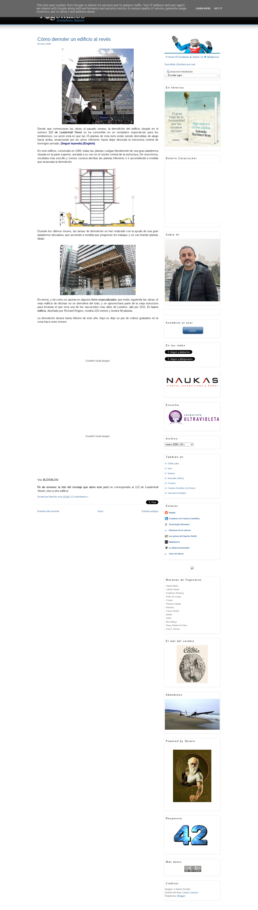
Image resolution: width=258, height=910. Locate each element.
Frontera (172, 483)
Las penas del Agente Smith (183, 536)
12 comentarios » (79, 496)
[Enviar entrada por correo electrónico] (37, 501)
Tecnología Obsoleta (179, 524)
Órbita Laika (173, 463)
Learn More (203, 8)
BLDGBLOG (51, 479)
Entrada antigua (150, 511)
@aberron (213, 56)
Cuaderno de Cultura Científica (184, 518)
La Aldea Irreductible (179, 548)
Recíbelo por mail (186, 64)
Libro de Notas (176, 554)
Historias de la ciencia (180, 530)
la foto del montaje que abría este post (83, 487)
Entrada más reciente (48, 511)
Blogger (181, 896)
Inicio (100, 511)
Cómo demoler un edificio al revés (74, 39)
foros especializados (104, 299)
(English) (89, 143)
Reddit (172, 513)
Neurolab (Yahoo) (176, 478)
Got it (218, 8)
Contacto (184, 56)
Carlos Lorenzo (190, 892)
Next (170, 468)
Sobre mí (198, 56)
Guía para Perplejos (177, 493)
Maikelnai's (174, 542)
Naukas (171, 473)
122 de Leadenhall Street (65, 132)
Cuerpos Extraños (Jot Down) (181, 488)
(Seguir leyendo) (71, 143)
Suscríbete (170, 64)
